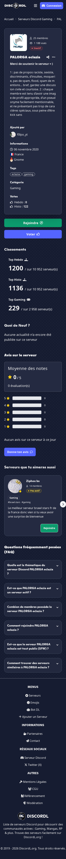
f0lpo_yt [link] (22, 134)
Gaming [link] (15, 188)
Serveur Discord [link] (35, 758)
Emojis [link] (34, 703)
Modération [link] (35, 803)
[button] (35, 5)
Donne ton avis (18, 452)
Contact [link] (35, 741)
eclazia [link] (16, 174)
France (19, 154)
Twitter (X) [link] (35, 765)
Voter (30, 234)
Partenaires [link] (35, 734)
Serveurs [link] (35, 695)
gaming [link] (28, 174)
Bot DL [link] (35, 710)
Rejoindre (30, 223)
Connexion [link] (54, 6)
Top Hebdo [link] (16, 260)
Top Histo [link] (15, 280)
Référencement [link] (34, 796)
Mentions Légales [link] (34, 782)
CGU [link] (35, 789)
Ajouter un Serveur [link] (34, 717)
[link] (15, 5)
